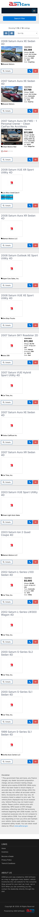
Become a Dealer (8, 856)
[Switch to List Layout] (11, 33)
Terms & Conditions (8, 863)
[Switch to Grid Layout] (6, 33)
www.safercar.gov (21, 826)
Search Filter (19, 18)
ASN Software (30, 877)
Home (4, 848)
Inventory (5, 852)
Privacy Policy (7, 860)
